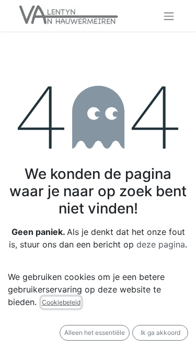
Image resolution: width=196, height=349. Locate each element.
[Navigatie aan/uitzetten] (169, 15)
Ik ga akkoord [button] (160, 332)
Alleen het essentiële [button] (94, 332)
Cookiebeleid (61, 302)
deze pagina (160, 244)
